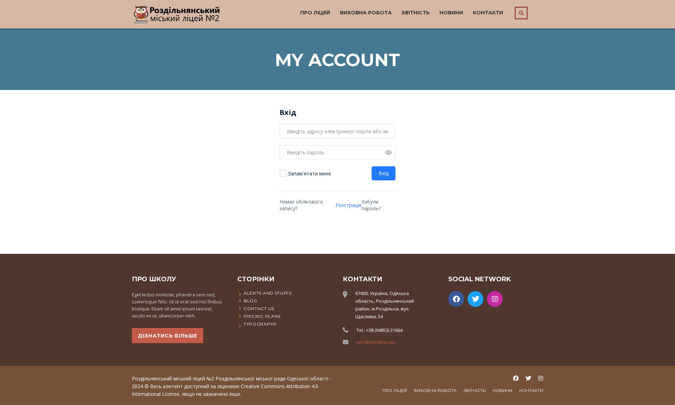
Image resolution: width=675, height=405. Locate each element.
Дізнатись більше (167, 336)
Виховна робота (366, 12)
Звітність (415, 12)
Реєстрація (348, 205)
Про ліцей (315, 12)
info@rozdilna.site (376, 342)
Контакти (488, 12)
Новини (451, 12)
